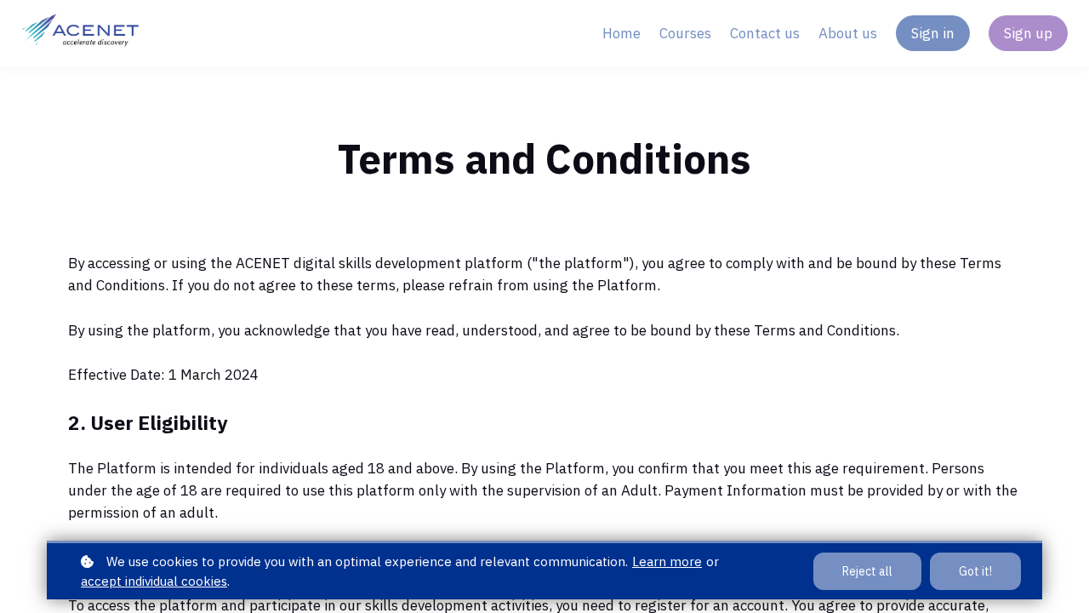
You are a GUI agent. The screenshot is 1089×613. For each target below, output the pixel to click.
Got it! (975, 571)
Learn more (667, 561)
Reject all (867, 571)
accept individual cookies (154, 581)
